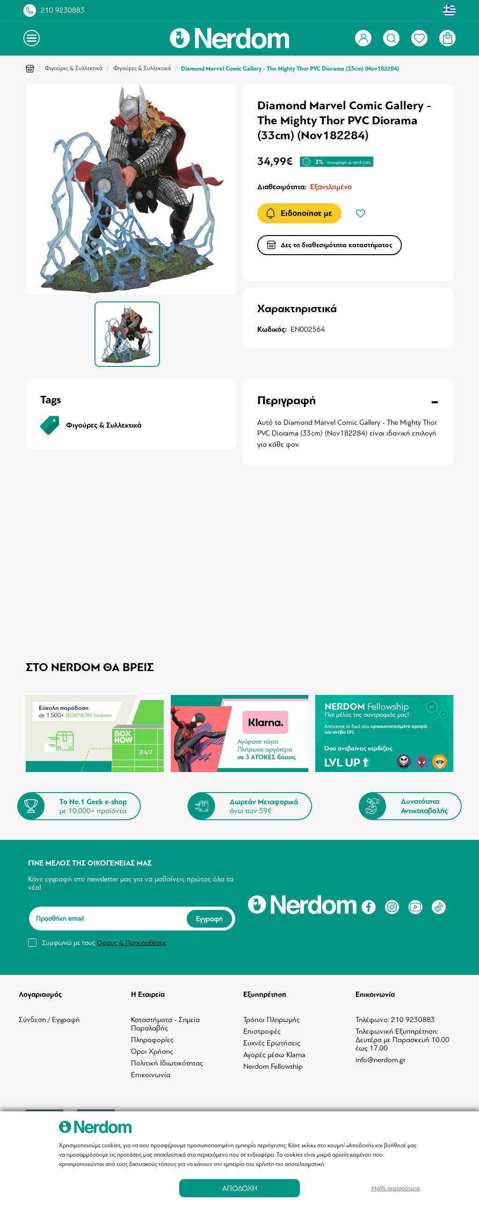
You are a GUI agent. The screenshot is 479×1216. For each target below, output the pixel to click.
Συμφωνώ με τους (104, 942)
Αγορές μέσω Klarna (274, 1055)
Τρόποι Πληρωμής (271, 1020)
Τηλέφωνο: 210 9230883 (395, 1020)
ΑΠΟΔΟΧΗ (239, 1188)
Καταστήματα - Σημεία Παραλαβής (165, 1024)
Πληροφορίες (152, 1040)
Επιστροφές (262, 1031)
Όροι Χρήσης (152, 1051)
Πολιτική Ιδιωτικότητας (167, 1063)
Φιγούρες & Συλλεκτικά (73, 68)
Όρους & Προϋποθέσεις (132, 942)
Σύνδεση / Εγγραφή (49, 1020)
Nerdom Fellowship (273, 1066)
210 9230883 (63, 10)
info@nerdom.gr (381, 1060)
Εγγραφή (209, 919)
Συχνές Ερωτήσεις (271, 1043)
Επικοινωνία (150, 1075)
